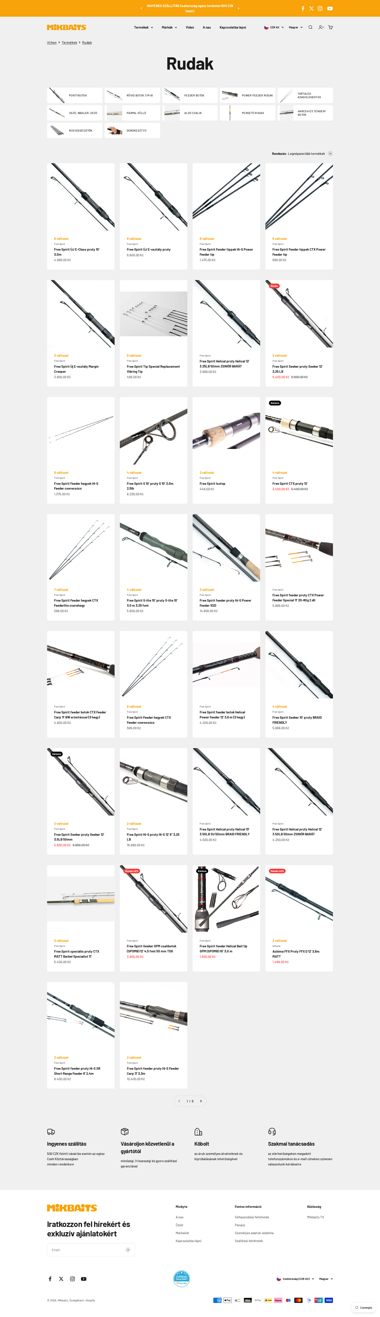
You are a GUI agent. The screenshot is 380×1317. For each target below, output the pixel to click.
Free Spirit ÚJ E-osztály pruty (149, 249)
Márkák (167, 27)
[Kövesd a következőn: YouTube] (329, 8)
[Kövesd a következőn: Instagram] (320, 8)
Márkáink (182, 1233)
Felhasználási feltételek (252, 1217)
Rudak (87, 42)
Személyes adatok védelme (254, 1233)
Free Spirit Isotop (212, 483)
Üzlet (179, 1225)
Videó (190, 27)
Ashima (276, 945)
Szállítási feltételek (249, 1241)
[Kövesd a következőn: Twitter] (311, 8)
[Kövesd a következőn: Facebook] (303, 8)
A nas (207, 27)
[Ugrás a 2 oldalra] (200, 1101)
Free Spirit (59, 243)
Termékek (141, 27)
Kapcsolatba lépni (233, 27)
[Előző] (141, 8)
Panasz (240, 1225)
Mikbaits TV (315, 1217)
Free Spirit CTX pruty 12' (290, 483)
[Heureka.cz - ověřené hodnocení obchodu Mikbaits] (181, 1278)
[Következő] (238, 8)
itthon (52, 42)
